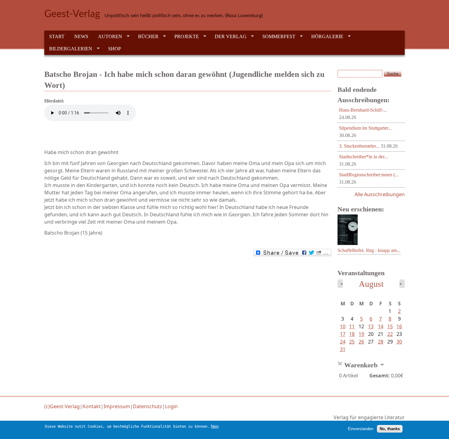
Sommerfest (276, 36)
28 (380, 341)
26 (361, 341)
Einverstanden (360, 428)
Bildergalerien (68, 49)
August (371, 284)
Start (56, 36)
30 (399, 341)
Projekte (184, 36)
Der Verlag (228, 36)
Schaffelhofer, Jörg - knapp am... (369, 250)
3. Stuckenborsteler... (359, 146)
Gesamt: (379, 375)
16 (399, 326)
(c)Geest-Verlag (62, 406)
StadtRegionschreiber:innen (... (369, 174)
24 (342, 341)
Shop (114, 48)
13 (371, 326)
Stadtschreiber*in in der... (363, 156)
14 (380, 326)
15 (390, 326)
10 (342, 326)
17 (342, 334)
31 (342, 349)
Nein (215, 426)
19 (361, 334)
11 (352, 326)
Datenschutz (147, 406)
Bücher (146, 36)
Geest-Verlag (72, 14)
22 (390, 334)
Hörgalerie (324, 36)
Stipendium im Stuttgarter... (365, 128)
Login (171, 406)
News (81, 36)
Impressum (117, 406)
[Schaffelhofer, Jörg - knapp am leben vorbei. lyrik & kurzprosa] (348, 243)
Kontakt (91, 406)
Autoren (107, 36)
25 (352, 341)
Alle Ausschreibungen (380, 194)
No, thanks (390, 428)
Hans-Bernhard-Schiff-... (363, 110)
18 (352, 334)
